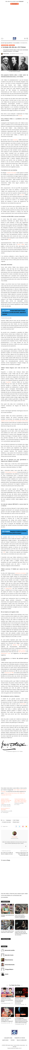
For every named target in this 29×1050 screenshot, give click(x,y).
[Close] (27, 2)
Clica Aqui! (14, 3)
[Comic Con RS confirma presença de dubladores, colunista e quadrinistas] (21, 909)
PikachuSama (6, 53)
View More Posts (14, 838)
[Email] (26, 826)
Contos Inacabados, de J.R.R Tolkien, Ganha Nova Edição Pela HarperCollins (20, 800)
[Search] (27, 39)
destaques (9, 820)
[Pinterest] (23, 826)
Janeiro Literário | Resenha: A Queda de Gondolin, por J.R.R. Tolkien (6, 801)
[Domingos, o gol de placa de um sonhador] (7, 909)
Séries (4, 996)
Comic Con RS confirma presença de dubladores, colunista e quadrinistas (20, 916)
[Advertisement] (14, 21)
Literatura (12, 45)
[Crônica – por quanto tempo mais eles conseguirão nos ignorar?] (7, 1012)
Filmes (23, 996)
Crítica (18, 996)
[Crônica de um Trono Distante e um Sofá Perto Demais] (7, 992)
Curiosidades (4, 45)
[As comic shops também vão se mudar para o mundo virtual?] (7, 925)
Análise (4, 994)
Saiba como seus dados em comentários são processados (14, 895)
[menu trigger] (2, 39)
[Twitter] (19, 826)
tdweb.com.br (18, 1048)
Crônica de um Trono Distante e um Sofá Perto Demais (7, 1000)
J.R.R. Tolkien (16, 820)
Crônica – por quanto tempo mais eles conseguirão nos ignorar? (7, 1020)
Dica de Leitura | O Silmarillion (5, 809)
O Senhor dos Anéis (11, 172)
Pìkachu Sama (16, 822)
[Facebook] (16, 826)
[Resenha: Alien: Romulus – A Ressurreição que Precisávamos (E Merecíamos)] (21, 992)
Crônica (9, 994)
